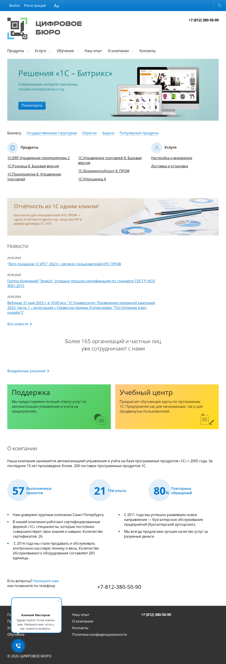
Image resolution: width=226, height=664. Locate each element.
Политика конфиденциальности (99, 634)
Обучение (65, 50)
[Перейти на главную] (44, 29)
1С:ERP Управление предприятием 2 (38, 157)
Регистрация (35, 5)
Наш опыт (93, 50)
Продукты (15, 50)
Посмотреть (32, 105)
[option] (113, 90)
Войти (14, 5)
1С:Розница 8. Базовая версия (33, 166)
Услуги (40, 50)
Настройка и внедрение (171, 157)
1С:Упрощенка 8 (92, 179)
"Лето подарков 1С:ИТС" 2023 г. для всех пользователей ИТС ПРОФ (64, 264)
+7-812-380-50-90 (119, 586)
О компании (118, 50)
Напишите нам (46, 580)
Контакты (147, 50)
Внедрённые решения (26, 370)
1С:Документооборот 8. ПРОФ (104, 170)
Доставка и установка (169, 166)
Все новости (17, 324)
